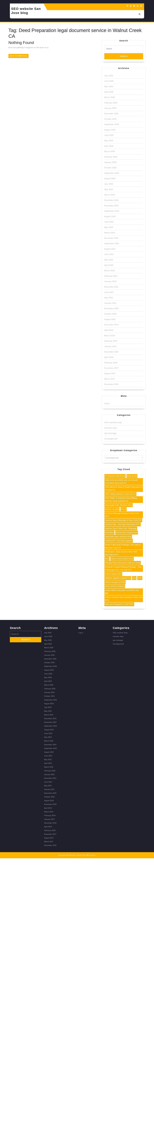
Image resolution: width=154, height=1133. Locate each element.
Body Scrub (132, 476)
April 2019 (108, 330)
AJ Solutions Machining (115, 476)
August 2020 (110, 319)
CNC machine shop (113, 422)
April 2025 (108, 146)
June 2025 (109, 135)
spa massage (110, 433)
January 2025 (110, 162)
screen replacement (113, 574)
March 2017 (109, 379)
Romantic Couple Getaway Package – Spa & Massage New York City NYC (123, 568)
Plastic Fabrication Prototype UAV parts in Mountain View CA (123, 546)
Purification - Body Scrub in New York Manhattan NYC (121, 553)
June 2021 (109, 292)
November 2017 (111, 368)
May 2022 (108, 260)
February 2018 (110, 363)
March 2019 (109, 336)
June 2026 (109, 81)
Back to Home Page (19, 56)
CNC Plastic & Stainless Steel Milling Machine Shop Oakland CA (121, 499)
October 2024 (110, 168)
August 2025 (110, 130)
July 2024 (108, 184)
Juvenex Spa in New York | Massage (121, 528)
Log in (107, 403)
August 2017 (110, 373)
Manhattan (109, 532)
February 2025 (110, 157)
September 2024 (111, 173)
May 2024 (108, 189)
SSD (140, 578)
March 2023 (109, 233)
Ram (107, 559)
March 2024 (109, 195)
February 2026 (110, 103)
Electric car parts (112, 509)
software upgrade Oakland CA (118, 578)
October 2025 (110, 119)
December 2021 (111, 287)
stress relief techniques (115, 586)
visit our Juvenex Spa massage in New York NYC (123, 598)
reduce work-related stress (122, 559)
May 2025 (108, 141)
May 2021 (108, 298)
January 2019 (110, 346)
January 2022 (110, 281)
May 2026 (108, 86)
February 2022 (110, 276)
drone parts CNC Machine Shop (118, 505)
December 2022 (111, 238)
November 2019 (111, 325)
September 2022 (111, 243)
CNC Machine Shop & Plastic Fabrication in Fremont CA (123, 488)
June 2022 (109, 254)
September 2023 (111, 211)
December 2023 (111, 200)
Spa (134, 578)
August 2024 (110, 178)
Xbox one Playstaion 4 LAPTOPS (119, 604)
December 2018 (111, 352)
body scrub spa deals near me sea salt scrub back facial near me (121, 481)
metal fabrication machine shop (118, 537)
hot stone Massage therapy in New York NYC (122, 514)
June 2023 (109, 222)
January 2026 (110, 108)
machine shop (110, 428)
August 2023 (110, 216)
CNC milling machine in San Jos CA (120, 494)
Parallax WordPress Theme (70, 855)
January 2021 (110, 303)
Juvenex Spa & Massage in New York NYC (123, 520)
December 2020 (111, 308)
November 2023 (111, 206)
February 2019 (110, 341)
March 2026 (109, 97)
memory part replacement (126, 532)
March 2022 (109, 271)
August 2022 (110, 249)
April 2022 (108, 265)
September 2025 (111, 124)
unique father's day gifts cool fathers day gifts (122, 591)
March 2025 (109, 151)
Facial (123, 509)
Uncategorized (110, 439)
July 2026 (108, 76)
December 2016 (111, 384)
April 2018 (108, 357)
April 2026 (108, 92)
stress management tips (115, 582)
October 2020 (110, 314)
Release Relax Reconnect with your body (122, 563)
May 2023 (108, 227)
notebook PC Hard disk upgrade (118, 541)
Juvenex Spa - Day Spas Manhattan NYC (122, 524)
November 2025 (111, 114)
